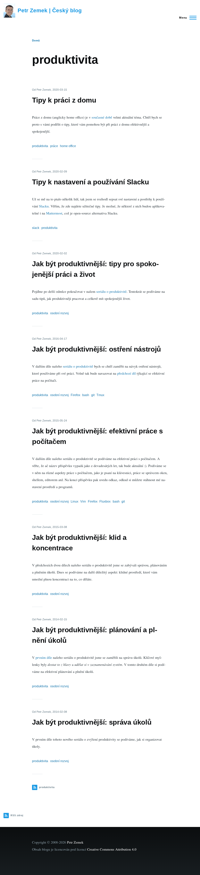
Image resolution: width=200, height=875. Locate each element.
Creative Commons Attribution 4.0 (111, 849)
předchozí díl (126, 373)
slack (35, 227)
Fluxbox (105, 501)
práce (54, 146)
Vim (83, 501)
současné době (102, 117)
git (93, 395)
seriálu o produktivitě (111, 291)
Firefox (75, 395)
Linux (74, 501)
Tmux (100, 395)
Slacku (44, 206)
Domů (36, 40)
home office (68, 146)
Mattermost (54, 213)
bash (85, 395)
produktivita (40, 146)
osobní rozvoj (59, 313)
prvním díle (44, 657)
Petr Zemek (75, 842)
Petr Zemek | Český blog (50, 10)
